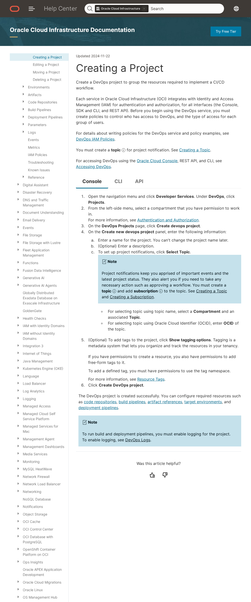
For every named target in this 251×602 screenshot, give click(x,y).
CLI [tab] (118, 181)
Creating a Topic (194, 149)
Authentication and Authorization (168, 219)
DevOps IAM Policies (95, 139)
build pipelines (132, 401)
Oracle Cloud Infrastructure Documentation (72, 29)
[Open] (23, 86)
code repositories (100, 401)
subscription (146, 290)
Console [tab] (92, 181)
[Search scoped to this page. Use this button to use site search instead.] (144, 9)
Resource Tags (150, 379)
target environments (203, 401)
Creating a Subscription (132, 296)
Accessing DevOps (93, 166)
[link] (122, 8)
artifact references (165, 401)
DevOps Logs (137, 439)
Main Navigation (32, 8)
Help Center (60, 8)
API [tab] (139, 181)
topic (116, 149)
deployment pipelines (98, 407)
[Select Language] (236, 8)
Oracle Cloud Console (157, 160)
